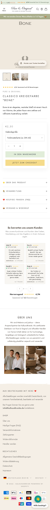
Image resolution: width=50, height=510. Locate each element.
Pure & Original (12, 91)
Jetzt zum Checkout (25, 162)
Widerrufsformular (10, 439)
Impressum (7, 470)
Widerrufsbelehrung (11, 461)
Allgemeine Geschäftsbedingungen (17, 456)
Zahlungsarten (8, 434)
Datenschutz (7, 466)
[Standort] (42, 9)
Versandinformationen (11, 430)
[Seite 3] (26, 288)
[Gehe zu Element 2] (15, 77)
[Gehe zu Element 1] (7, 77)
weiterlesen (10, 260)
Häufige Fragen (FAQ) (12, 425)
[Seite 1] (23, 288)
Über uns (6, 420)
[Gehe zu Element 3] (24, 77)
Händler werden (9, 444)
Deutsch (39, 478)
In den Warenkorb (25, 154)
